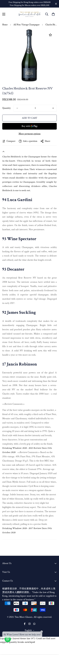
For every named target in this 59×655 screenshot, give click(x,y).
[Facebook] (24, 624)
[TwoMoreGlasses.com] (29, 14)
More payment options (30, 133)
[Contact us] (8, 639)
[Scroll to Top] (54, 639)
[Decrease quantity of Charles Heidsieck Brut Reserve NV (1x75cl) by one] (17, 108)
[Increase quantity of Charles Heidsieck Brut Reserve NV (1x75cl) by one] (53, 108)
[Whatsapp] (34, 624)
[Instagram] (29, 624)
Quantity (6, 108)
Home (5, 24)
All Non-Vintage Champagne (26, 24)
